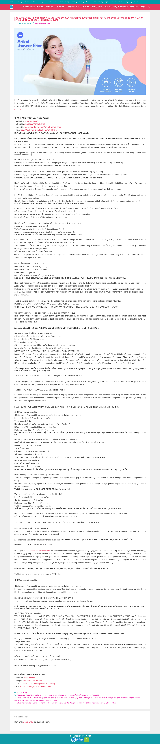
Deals (32, 7)
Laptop (131, 7)
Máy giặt (108, 7)
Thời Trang (12, 2)
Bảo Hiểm (121, 2)
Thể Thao (34, 2)
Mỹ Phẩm (107, 2)
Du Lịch (55, 2)
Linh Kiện (114, 2)
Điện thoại (124, 7)
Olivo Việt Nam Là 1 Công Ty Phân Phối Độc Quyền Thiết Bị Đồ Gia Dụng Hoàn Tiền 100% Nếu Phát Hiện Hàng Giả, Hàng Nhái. (66, 703)
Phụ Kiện (67, 2)
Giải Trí (94, 2)
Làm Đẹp (20, 2)
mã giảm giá (40, 7)
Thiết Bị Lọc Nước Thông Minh (89, 695)
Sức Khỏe (26, 2)
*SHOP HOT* (60, 7)
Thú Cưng (74, 2)
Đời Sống (101, 2)
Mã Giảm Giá (86, 7)
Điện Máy (49, 2)
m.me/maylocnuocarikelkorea (38, 551)
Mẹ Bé (61, 2)
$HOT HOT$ (49, 7)
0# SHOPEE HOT (73, 7)
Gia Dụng (81, 2)
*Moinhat (25, 7)
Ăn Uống (88, 2)
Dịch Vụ (136, 2)
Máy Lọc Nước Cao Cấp (67, 695)
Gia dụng (116, 7)
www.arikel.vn (31, 121)
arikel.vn (17, 109)
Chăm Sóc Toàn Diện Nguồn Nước (30, 695)
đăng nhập (28, 722)
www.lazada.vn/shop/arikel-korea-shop (42, 127)
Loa (136, 7)
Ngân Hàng (129, 2)
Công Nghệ (41, 2)
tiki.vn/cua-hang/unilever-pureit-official (38, 130)
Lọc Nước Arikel (51, 695)
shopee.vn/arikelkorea (34, 124)
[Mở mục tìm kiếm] (148, 7)
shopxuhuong (96, 7)
